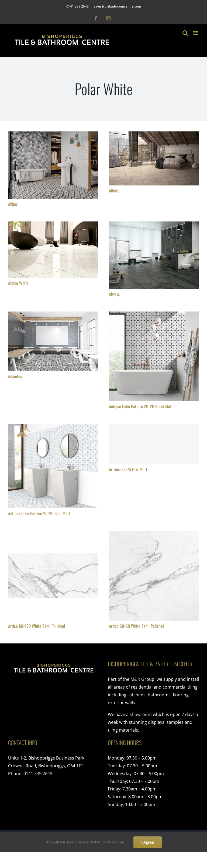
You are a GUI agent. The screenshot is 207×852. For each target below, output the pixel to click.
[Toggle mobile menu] (196, 33)
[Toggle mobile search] (185, 33)
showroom (141, 714)
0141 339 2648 (37, 773)
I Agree (147, 842)
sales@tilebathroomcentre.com (117, 6)
